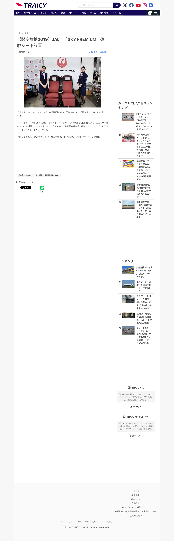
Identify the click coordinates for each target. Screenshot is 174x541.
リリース (117, 13)
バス (84, 13)
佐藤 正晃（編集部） (98, 52)
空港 (26, 33)
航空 (18, 13)
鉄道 (63, 13)
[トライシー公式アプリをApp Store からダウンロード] (30, 504)
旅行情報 (104, 13)
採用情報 (135, 495)
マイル (44, 13)
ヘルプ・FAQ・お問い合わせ (135, 507)
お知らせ (135, 491)
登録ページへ (136, 406)
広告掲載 (135, 503)
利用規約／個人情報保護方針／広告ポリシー (135, 511)
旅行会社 (73, 13)
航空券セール (30, 13)
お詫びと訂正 (136, 515)
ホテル (54, 13)
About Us (135, 499)
